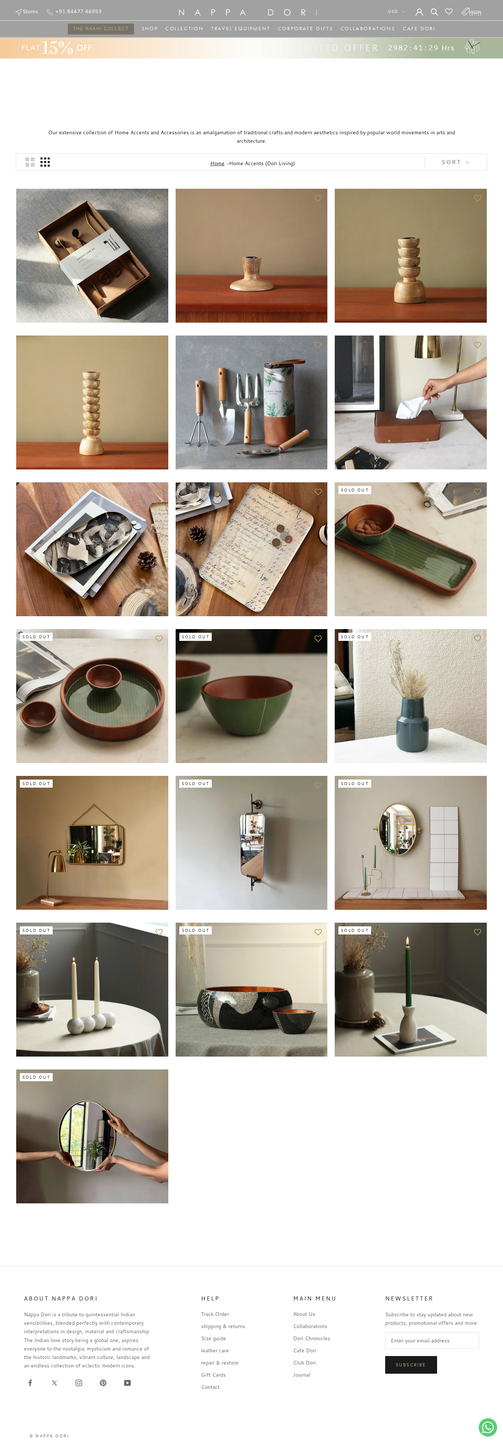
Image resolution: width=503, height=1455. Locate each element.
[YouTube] (127, 1382)
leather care (215, 1350)
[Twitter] (54, 1382)
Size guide (213, 1338)
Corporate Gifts (305, 28)
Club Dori (304, 1362)
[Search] (434, 11)
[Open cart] (471, 11)
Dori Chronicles (311, 1338)
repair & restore (220, 1362)
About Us (304, 1313)
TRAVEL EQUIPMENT (241, 28)
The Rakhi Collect (98, 29)
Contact (210, 1386)
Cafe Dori (419, 28)
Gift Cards (213, 1374)
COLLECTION (184, 28)
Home (217, 163)
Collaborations (368, 28)
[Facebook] (30, 1382)
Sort (453, 162)
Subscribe (411, 1365)
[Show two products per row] (30, 162)
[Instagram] (78, 1382)
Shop (150, 28)
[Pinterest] (103, 1382)
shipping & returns (223, 1326)
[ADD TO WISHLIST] (159, 198)
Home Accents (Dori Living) (262, 163)
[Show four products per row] (45, 162)
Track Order (215, 1313)
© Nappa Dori (49, 1435)
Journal (301, 1374)
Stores (30, 11)
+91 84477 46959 (78, 11)
